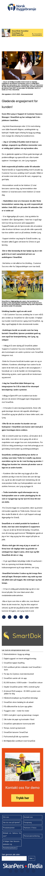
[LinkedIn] (33, 15)
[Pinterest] (21, 618)
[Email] (27, 618)
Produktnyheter (9, 828)
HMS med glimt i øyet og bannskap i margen (21, 715)
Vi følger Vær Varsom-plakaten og (11, 842)
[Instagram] (25, 15)
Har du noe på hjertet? (11, 822)
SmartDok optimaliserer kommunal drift (19, 724)
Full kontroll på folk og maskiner (16, 737)
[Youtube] (21, 22)
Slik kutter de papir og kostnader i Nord (19, 719)
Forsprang (28, 822)
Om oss (6, 817)
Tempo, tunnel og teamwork (14, 728)
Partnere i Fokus (30, 828)
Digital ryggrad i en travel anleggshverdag (20, 659)
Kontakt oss (28, 817)
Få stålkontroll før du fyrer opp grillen (18, 706)
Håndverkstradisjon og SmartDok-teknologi (21, 698)
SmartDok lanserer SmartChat (16, 732)
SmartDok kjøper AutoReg (14, 663)
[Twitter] (17, 15)
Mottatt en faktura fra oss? (12, 834)
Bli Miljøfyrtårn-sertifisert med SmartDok (19, 741)
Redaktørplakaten (10, 848)
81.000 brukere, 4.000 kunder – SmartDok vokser (23, 682)
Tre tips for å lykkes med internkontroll (19, 674)
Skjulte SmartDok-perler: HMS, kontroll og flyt (21, 687)
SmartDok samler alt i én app (15, 678)
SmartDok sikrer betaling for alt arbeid (18, 702)
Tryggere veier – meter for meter (16, 711)
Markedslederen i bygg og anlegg (17, 654)
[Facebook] (10, 15)
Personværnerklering (32, 836)
